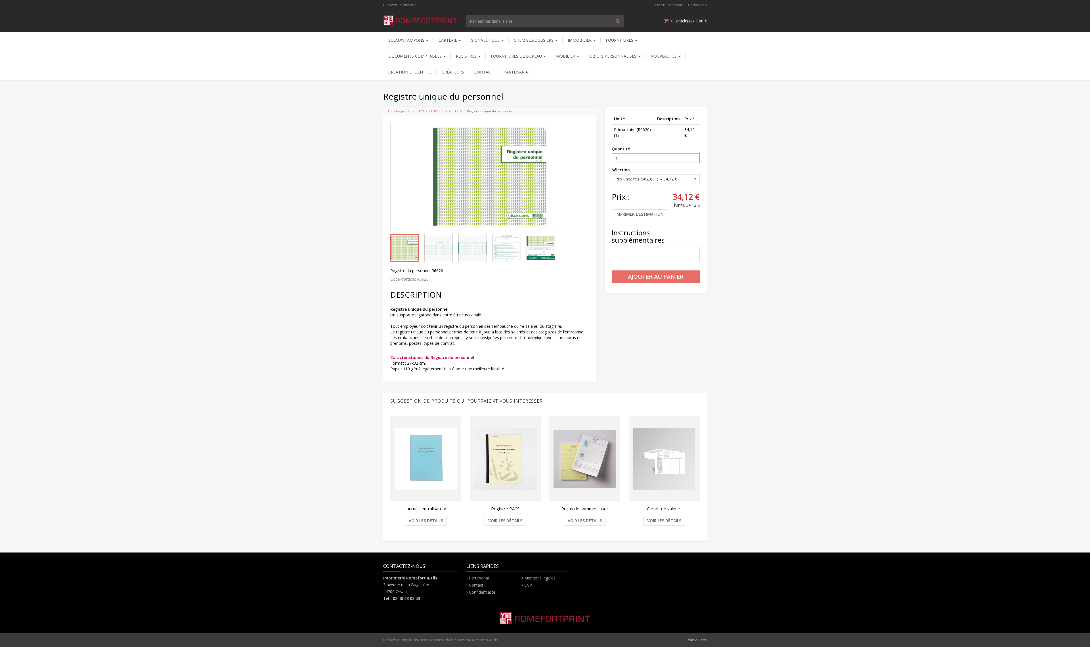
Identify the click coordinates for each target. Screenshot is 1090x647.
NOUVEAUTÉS (664, 56)
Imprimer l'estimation (639, 214)
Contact (476, 585)
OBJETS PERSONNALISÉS (613, 56)
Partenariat (479, 578)
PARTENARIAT (517, 72)
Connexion (697, 4)
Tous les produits (400, 111)
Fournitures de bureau (517, 56)
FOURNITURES (620, 40)
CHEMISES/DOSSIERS (534, 40)
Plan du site (697, 639)
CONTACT (483, 72)
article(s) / (689, 21)
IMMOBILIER (580, 40)
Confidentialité (482, 592)
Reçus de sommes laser (584, 508)
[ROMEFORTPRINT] (420, 19)
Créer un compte (669, 4)
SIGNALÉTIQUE (486, 40)
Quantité (621, 149)
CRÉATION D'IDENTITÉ (409, 72)
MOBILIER (566, 56)
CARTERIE (448, 40)
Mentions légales (540, 578)
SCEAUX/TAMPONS (406, 40)
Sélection (621, 170)
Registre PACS (505, 508)
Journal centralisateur (426, 508)
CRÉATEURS (453, 72)
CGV (528, 585)
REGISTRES (467, 56)
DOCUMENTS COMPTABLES (415, 56)
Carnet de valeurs (664, 508)
